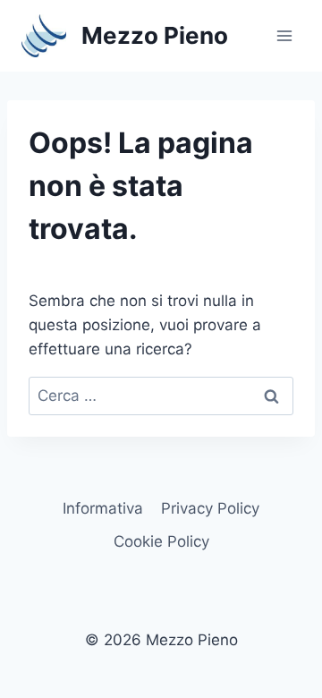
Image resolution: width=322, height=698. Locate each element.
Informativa (103, 508)
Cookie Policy (161, 541)
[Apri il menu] (284, 35)
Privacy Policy (210, 508)
